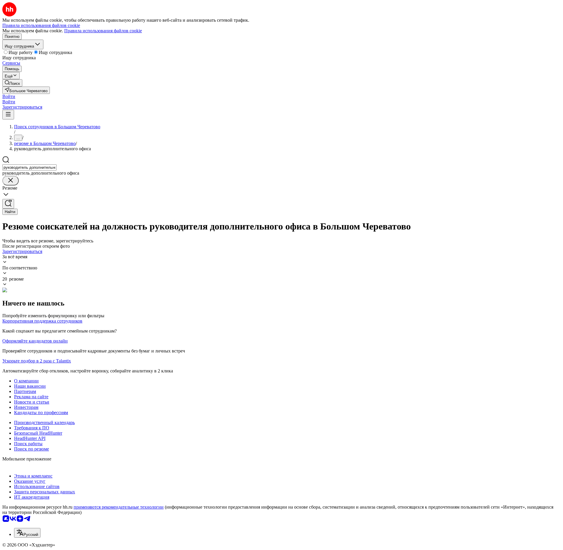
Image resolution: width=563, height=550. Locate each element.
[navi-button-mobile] (8, 114)
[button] (8, 96)
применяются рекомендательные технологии (119, 507)
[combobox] (29, 167)
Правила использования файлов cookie (103, 30)
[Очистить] (10, 180)
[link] (12, 83)
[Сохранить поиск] (8, 204)
